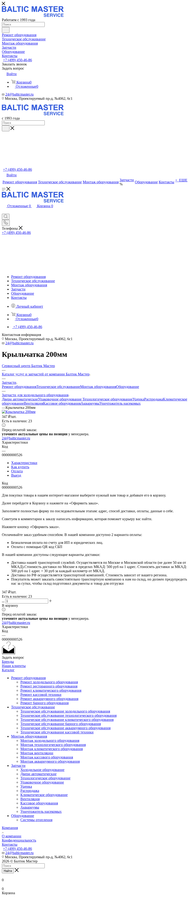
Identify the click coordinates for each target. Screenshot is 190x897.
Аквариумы (90, 403)
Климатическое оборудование (44, 795)
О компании (11, 836)
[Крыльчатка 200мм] (18, 412)
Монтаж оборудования (98, 387)
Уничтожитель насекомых (120, 403)
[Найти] (6, 30)
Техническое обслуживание (58, 387)
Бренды (8, 662)
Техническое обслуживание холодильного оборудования (65, 711)
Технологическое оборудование (107, 399)
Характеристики (24, 463)
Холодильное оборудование (42, 770)
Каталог (8, 670)
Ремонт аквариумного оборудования (49, 699)
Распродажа (153, 399)
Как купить (20, 467)
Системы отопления (36, 820)
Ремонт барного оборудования (44, 703)
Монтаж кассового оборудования (46, 757)
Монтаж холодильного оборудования (49, 740)
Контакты (9, 844)
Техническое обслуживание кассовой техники (57, 732)
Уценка (138, 399)
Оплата (17, 471)
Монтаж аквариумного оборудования (50, 761)
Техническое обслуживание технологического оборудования (68, 715)
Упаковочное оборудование (60, 399)
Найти (8, 871)
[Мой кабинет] (4, 211)
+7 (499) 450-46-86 (17, 60)
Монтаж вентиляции (36, 753)
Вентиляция (33, 403)
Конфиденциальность (19, 840)
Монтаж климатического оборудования (51, 749)
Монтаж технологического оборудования (53, 745)
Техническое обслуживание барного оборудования (60, 724)
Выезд (16, 475)
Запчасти (18, 766)
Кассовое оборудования (62, 403)
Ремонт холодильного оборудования (49, 682)
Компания (10, 828)
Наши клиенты (14, 666)
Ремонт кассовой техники (40, 695)
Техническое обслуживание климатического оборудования (67, 720)
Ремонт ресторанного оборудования (48, 686)
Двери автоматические (20, 399)
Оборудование (127, 387)
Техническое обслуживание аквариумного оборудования (65, 728)
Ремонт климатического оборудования (50, 690)
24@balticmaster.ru (19, 94)
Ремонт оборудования (19, 387)
